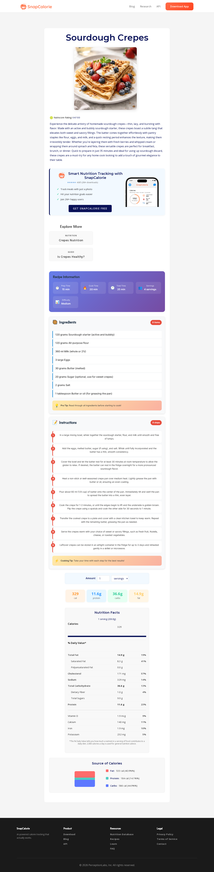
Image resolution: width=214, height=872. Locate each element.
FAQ (112, 848)
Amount (91, 578)
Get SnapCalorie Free (90, 208)
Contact (162, 843)
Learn (113, 843)
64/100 (76, 117)
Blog (132, 6)
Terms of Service (167, 839)
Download (69, 834)
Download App (179, 6)
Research (145, 6)
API (159, 6)
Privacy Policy (165, 834)
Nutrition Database (121, 834)
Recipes (115, 839)
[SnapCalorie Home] (37, 6)
